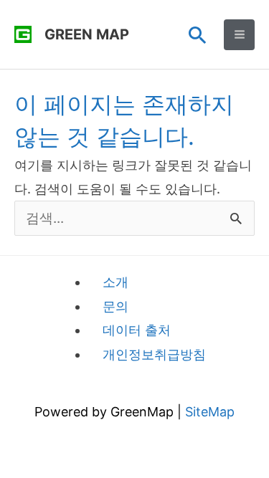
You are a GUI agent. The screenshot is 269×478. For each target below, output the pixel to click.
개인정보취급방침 (154, 354)
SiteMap (210, 411)
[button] (197, 35)
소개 (115, 282)
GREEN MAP (86, 34)
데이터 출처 (137, 330)
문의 (115, 306)
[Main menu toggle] (239, 34)
